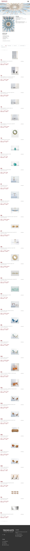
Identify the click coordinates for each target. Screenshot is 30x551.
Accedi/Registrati (5, 541)
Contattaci (4, 542)
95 (1, 309)
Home (3, 10)
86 (1, 215)
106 (1, 434)
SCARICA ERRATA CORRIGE (6, 36)
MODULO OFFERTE (5, 37)
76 (1, 107)
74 (1, 75)
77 (1, 122)
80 (1, 168)
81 (1, 184)
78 (1, 138)
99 (1, 340)
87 (1, 231)
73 (1, 60)
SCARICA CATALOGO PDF (6, 35)
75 (1, 91)
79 (1, 153)
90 (1, 278)
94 (1, 293)
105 (2, 419)
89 (1, 262)
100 (2, 356)
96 (1, 325)
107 (1, 450)
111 (1, 513)
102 (1, 387)
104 (1, 403)
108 (2, 466)
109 (2, 481)
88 (1, 247)
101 (1, 372)
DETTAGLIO (22, 61)
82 (1, 200)
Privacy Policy (5, 543)
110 (1, 497)
